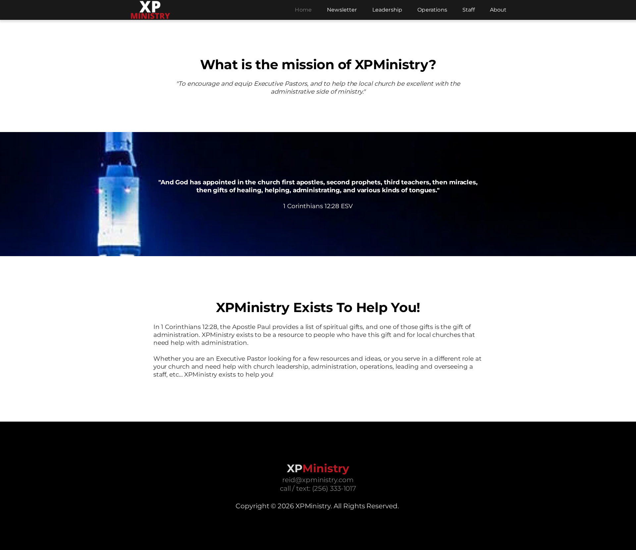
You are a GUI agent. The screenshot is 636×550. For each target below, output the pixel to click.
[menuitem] (303, 10)
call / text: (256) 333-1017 (318, 488)
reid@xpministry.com (317, 480)
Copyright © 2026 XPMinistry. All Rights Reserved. (317, 506)
